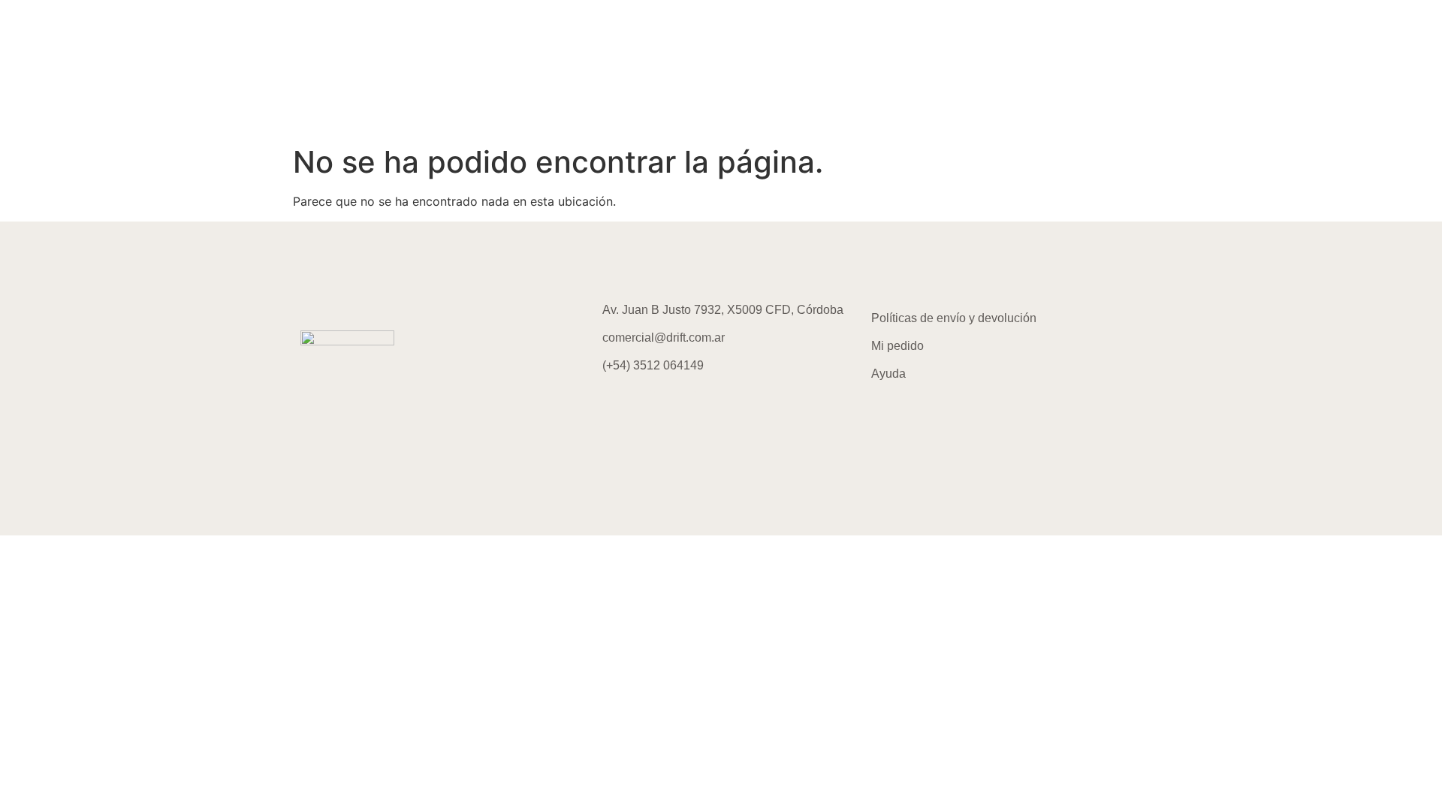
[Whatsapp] (687, 408)
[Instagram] (604, 408)
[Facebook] (646, 408)
